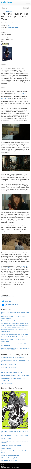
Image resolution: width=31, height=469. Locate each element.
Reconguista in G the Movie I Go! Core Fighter (13, 378)
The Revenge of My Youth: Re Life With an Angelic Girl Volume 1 (14, 441)
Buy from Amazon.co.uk (7, 297)
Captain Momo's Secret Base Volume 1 (11, 445)
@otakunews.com (11, 304)
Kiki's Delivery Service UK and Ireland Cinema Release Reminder (13, 317)
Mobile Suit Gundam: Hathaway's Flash (11, 372)
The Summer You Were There (9, 460)
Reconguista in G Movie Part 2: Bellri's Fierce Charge (15, 375)
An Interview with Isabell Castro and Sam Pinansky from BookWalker (14, 330)
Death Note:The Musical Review (9, 321)
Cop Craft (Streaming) (7, 383)
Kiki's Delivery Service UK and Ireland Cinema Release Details (13, 340)
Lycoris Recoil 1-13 (6, 370)
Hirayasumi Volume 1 (6, 438)
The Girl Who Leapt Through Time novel (14, 94)
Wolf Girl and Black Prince (8, 381)
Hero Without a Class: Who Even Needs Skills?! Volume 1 (13, 451)
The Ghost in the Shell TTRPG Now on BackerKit (14, 337)
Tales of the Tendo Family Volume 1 (10, 455)
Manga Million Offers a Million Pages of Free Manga (14, 334)
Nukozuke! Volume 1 (6, 448)
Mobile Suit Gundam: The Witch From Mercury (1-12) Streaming (15, 361)
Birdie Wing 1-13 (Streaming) (8, 364)
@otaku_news (10, 301)
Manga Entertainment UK (13, 27)
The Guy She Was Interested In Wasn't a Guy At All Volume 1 (14, 432)
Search (26, 8)
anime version (5, 98)
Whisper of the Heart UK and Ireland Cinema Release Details (15, 313)
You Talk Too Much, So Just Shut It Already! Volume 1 (15, 435)
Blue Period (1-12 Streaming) (9, 367)
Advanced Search (7, 11)
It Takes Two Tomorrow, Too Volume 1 (11, 458)
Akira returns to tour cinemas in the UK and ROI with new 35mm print (15, 344)
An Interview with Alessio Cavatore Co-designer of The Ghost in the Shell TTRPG (15, 349)
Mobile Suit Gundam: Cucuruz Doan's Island (12, 357)
